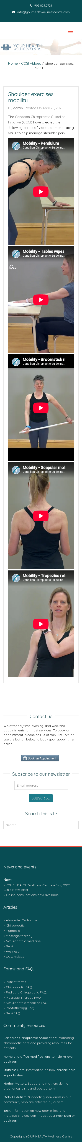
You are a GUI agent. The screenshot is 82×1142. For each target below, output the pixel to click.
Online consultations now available (32, 895)
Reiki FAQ (13, 1013)
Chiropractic (15, 925)
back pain (10, 1120)
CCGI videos (15, 957)
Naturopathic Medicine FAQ (27, 1003)
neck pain (63, 1116)
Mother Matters (14, 1083)
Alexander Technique (21, 920)
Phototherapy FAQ (20, 1008)
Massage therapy (19, 936)
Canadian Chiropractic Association (29, 1038)
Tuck (6, 1111)
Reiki (9, 946)
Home (13, 63)
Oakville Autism (14, 1097)
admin (18, 108)
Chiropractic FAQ (19, 987)
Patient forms (16, 982)
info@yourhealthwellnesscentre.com (43, 12)
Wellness (12, 951)
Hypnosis (13, 931)
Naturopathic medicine (23, 941)
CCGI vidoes (31, 63)
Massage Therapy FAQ (23, 997)
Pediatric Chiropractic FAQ (26, 992)
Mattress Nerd (14, 1070)
